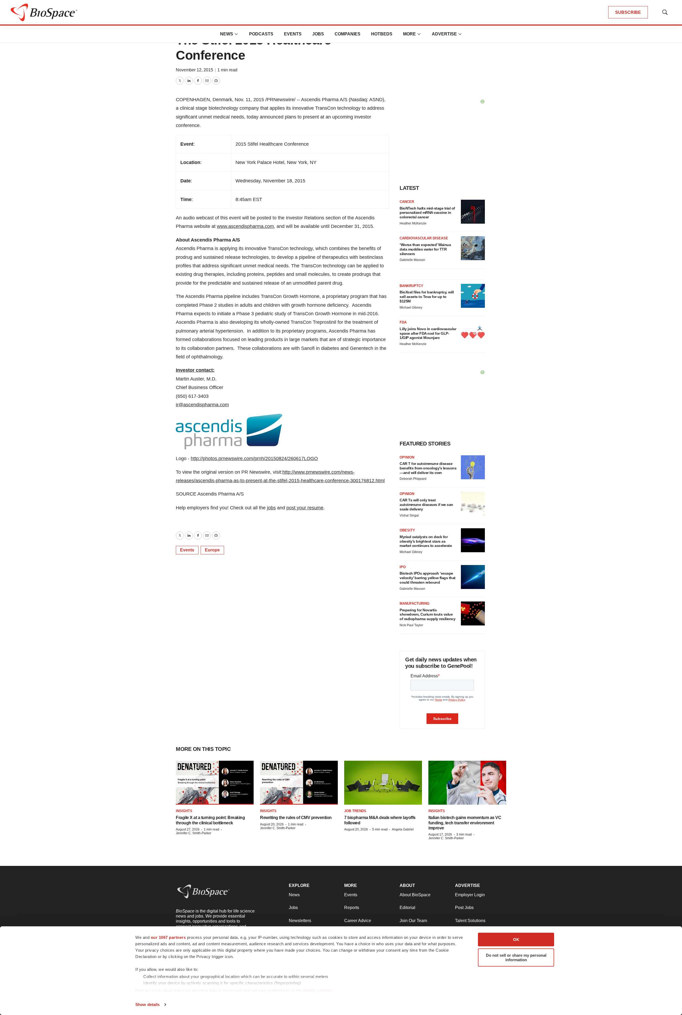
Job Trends (355, 811)
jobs (271, 507)
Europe (212, 550)
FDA (403, 322)
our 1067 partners (168, 937)
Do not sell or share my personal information (516, 957)
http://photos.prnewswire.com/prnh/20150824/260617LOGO (254, 458)
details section (317, 990)
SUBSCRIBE (628, 12)
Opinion (407, 457)
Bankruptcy (411, 286)
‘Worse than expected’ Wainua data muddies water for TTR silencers (425, 249)
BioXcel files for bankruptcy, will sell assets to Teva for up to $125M (427, 296)
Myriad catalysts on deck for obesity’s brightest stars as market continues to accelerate (426, 541)
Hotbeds (381, 34)
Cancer (407, 202)
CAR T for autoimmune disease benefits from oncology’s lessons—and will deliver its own (428, 468)
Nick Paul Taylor (411, 625)
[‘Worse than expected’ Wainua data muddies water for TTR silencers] (473, 248)
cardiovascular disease (424, 238)
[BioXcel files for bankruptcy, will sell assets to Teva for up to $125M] (473, 296)
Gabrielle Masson (412, 260)
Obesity (407, 530)
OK (516, 939)
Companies (347, 34)
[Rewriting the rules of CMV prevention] (299, 783)
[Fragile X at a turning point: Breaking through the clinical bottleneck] (215, 783)
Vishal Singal (409, 515)
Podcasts (261, 34)
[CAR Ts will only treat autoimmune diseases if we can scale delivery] (473, 504)
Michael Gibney (411, 307)
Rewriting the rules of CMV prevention (296, 817)
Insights (184, 811)
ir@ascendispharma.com (202, 404)
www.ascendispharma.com (245, 226)
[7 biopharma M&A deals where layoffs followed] (383, 783)
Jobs (318, 34)
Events (293, 34)
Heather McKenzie (413, 223)
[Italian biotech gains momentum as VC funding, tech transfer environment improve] (467, 783)
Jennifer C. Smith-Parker (193, 833)
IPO (403, 567)
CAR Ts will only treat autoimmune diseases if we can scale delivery (426, 504)
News (226, 34)
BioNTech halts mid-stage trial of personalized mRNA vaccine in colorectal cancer (427, 212)
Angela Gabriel (403, 829)
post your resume (304, 507)
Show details (147, 1004)
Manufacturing (414, 603)
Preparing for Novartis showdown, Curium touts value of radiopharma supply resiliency (427, 614)
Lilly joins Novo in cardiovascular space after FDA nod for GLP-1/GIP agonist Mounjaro (428, 333)
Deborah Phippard (413, 479)
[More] (236, 34)
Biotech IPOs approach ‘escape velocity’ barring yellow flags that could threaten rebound (428, 577)
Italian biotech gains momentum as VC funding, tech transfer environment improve (464, 822)
